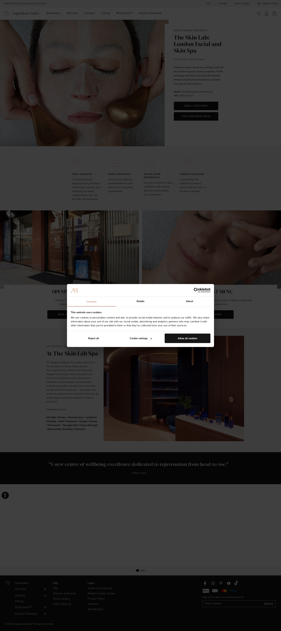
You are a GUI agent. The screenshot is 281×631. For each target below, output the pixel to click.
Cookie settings (139, 338)
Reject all (93, 338)
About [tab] (189, 301)
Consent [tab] (91, 301)
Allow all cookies (187, 338)
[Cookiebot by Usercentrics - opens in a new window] (196, 290)
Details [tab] (141, 301)
